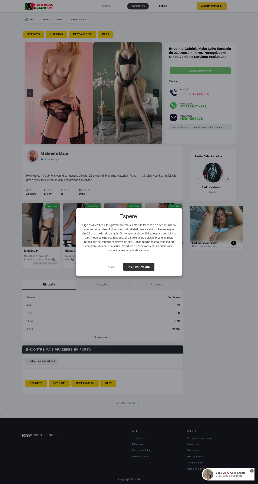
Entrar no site (140, 266)
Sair (113, 266)
